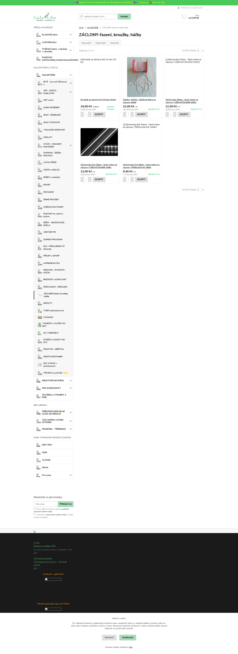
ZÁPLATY (47, 137)
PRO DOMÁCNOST (51, 388)
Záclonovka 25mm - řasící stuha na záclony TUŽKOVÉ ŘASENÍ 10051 (182, 101)
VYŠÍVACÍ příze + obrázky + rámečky (54, 50)
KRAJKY (46, 184)
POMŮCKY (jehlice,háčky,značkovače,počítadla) (57, 58)
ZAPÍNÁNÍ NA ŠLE (51, 263)
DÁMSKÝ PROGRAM (52, 239)
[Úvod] (55, 16)
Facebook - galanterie (53, 574)
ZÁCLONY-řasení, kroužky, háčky (56, 295)
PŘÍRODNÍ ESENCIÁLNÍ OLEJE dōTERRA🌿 (53, 412)
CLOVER (46, 460)
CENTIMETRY (49, 232)
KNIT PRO (47, 444)
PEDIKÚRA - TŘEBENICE (54, 429)
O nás (36, 543)
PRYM (45, 467)
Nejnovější (86, 43)
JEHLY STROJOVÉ (51, 122)
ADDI (44, 452)
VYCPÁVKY (48, 317)
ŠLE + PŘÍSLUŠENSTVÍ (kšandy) (53, 247)
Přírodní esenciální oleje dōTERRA (53, 603)
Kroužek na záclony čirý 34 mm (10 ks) (98, 99)
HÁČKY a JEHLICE (51, 169)
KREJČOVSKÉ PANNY (53, 356)
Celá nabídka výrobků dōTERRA (52, 421)
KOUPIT (99, 114)
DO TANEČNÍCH (51, 333)
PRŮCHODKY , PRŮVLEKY (55, 287)
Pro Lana (46, 475)
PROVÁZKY (48, 192)
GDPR (37, 565)
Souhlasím (127, 637)
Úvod (81, 27)
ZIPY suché (48, 100)
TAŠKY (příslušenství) (53, 310)
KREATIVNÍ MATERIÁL (53, 380)
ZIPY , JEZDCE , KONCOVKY (50, 92)
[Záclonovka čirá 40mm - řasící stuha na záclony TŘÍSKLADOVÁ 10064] (141, 142)
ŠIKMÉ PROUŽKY (51, 199)
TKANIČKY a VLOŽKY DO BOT (54, 324)
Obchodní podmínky (43, 558)
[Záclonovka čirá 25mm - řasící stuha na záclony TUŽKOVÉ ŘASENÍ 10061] (99, 142)
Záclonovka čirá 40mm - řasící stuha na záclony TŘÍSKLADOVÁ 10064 (141, 166)
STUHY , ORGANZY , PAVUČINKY (53, 145)
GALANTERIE (48, 75)
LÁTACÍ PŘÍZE (49, 162)
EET (36, 568)
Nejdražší (114, 43)
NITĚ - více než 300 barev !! (55, 83)
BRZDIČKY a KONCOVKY (54, 279)
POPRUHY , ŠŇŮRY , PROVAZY (52, 154)
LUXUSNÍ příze (49, 42)
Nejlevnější (100, 43)
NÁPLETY (47, 303)
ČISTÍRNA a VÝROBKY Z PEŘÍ (54, 396)
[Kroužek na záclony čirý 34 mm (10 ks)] (99, 77)
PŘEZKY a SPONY (51, 255)
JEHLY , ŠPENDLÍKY (52, 115)
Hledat (124, 16)
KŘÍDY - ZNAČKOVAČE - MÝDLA (54, 224)
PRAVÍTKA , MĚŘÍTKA (53, 349)
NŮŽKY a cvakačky (51, 177)
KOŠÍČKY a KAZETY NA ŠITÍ (54, 341)
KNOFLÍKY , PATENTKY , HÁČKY (54, 271)
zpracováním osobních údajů (56, 515)
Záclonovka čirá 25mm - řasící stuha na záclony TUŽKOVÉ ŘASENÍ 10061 (99, 166)
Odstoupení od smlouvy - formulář (50, 561)
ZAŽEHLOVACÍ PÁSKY (53, 207)
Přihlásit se (66, 503)
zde (130, 647)
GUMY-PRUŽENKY (51, 107)
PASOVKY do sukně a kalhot (53, 215)
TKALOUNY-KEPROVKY (54, 130)
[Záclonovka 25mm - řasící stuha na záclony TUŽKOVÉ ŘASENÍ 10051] (184, 77)
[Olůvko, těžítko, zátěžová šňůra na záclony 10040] (141, 77)
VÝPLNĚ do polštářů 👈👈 (55, 373)
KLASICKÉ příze (50, 34)
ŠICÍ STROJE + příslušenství (50, 364)
